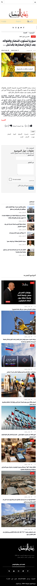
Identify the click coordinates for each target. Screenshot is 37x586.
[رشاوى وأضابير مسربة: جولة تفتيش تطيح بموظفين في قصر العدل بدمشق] (30, 212)
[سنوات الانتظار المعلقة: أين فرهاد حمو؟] (30, 247)
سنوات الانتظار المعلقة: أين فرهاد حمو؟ (16, 241)
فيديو (16, 578)
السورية (32, 134)
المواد (14, 134)
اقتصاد (25, 33)
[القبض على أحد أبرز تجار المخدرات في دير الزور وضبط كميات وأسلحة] (30, 255)
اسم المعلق (31, 155)
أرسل (31, 188)
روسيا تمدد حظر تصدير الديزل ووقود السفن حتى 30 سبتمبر (21, 372)
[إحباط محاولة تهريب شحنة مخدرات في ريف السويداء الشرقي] (30, 230)
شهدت (33, 137)
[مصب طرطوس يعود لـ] (18, 526)
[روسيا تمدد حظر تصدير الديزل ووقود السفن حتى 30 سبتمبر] (18, 366)
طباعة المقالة (4, 50)
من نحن (28, 578)
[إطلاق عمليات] (18, 462)
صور (12, 578)
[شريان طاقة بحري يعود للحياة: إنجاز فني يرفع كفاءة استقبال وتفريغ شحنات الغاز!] (18, 397)
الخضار (9, 134)
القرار (21, 137)
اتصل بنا (8, 578)
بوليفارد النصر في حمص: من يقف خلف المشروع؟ (24, 309)
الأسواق (20, 134)
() (27, 125)
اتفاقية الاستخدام (22, 578)
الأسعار (27, 137)
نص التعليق (31, 162)
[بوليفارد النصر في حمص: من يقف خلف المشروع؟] (18, 304)
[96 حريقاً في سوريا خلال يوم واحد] (30, 238)
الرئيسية (31, 33)
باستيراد (26, 134)
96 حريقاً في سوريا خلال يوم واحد (17, 233)
